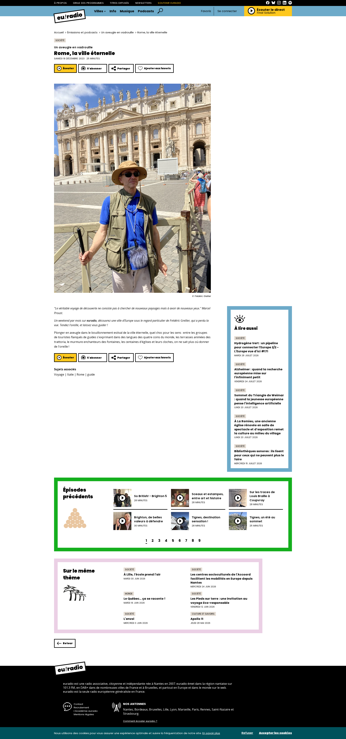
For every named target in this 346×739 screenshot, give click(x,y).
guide (91, 374)
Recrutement (81, 707)
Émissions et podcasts (82, 32)
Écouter (68, 68)
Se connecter (227, 11)
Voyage (59, 374)
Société (60, 40)
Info (113, 11)
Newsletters (143, 3)
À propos (60, 3)
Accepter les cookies (275, 733)
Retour (68, 643)
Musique (127, 11)
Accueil (59, 32)
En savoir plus (211, 733)
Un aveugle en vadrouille (117, 32)
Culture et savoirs (203, 613)
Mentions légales (84, 714)
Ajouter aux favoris (157, 68)
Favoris (206, 11)
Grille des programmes (88, 3)
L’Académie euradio (86, 711)
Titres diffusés (119, 3)
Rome (80, 374)
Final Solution (266, 12)
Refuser (247, 733)
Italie (70, 374)
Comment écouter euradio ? (140, 721)
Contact (78, 704)
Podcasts (146, 11)
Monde (128, 593)
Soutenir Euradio (169, 3)
